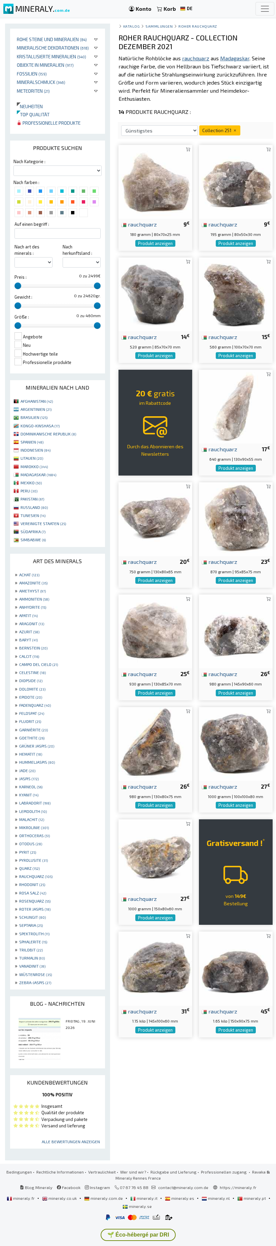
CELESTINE (32, 672)
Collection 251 (217, 130)
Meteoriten (33, 91)
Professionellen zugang (224, 1171)
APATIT (28, 615)
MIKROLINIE (34, 827)
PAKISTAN (32, 498)
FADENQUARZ (35, 705)
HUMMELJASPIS (37, 762)
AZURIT (29, 631)
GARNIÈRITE (33, 729)
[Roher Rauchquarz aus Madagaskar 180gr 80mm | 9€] (155, 181)
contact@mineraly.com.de (183, 1187)
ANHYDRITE (32, 607)
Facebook (70, 1187)
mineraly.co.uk (62, 1198)
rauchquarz (142, 224)
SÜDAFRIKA (33, 531)
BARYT (28, 639)
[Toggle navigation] (264, 9)
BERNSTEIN (33, 647)
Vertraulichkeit (102, 1171)
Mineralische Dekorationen (53, 48)
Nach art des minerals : (26, 250)
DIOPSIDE (30, 680)
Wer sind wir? (133, 1171)
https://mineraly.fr (238, 1187)
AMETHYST (32, 590)
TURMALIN (32, 957)
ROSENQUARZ (34, 901)
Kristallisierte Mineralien (51, 56)
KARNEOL (30, 786)
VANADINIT (32, 966)
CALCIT (29, 656)
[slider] (17, 285)
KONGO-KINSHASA (40, 425)
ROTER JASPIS (34, 909)
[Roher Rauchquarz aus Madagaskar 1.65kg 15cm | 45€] (236, 968)
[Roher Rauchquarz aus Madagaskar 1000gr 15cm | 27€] (155, 855)
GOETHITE (31, 737)
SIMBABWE (33, 539)
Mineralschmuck (41, 82)
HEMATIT (30, 754)
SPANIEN (32, 441)
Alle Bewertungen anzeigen (71, 1141)
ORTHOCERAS (34, 835)
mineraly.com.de (107, 1198)
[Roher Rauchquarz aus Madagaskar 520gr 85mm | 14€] (155, 293)
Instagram (99, 1187)
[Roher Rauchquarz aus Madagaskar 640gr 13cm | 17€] (236, 406)
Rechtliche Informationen (60, 1171)
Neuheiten (30, 106)
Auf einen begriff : (31, 224)
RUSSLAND (34, 507)
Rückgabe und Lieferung (173, 1171)
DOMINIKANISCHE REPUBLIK (48, 433)
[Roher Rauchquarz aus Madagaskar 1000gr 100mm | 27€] (236, 743)
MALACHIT (31, 819)
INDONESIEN (35, 450)
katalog (131, 26)
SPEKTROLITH (34, 933)
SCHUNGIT (32, 917)
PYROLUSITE (33, 860)
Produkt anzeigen (155, 243)
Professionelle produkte (51, 123)
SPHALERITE (33, 941)
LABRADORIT (34, 802)
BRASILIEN (34, 417)
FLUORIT (30, 721)
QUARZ (29, 868)
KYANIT (28, 794)
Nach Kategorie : (29, 161)
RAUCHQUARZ (36, 876)
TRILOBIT (31, 949)
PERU (29, 490)
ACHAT (29, 574)
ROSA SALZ (32, 892)
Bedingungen (19, 1171)
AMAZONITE (33, 582)
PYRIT (27, 852)
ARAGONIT (31, 623)
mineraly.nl (219, 1198)
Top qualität (33, 114)
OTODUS (30, 843)
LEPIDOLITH (33, 811)
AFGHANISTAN (37, 401)
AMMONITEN (34, 599)
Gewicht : (23, 297)
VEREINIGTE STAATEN (43, 523)
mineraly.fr (24, 1198)
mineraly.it (147, 1198)
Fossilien (32, 74)
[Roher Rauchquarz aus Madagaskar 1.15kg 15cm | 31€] (155, 968)
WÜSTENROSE (35, 974)
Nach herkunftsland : (77, 250)
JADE (27, 770)
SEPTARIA (31, 925)
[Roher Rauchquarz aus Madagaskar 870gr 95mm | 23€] (236, 518)
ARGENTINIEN (36, 409)
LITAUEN (32, 458)
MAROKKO (34, 466)
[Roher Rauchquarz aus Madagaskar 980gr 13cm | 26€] (155, 743)
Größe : (21, 317)
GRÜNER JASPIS (36, 745)
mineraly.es (182, 1198)
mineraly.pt (255, 1198)
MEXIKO (31, 482)
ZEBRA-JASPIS (35, 982)
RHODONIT (32, 884)
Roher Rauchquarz (197, 26)
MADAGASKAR (38, 474)
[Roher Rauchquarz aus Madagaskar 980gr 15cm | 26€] (236, 631)
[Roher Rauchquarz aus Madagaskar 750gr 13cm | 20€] (155, 518)
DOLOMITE (32, 689)
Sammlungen (159, 26)
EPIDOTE (30, 697)
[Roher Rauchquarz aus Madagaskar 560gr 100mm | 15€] (236, 293)
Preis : (20, 277)
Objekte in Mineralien (45, 65)
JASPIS (29, 778)
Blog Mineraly (38, 1187)
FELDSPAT (31, 713)
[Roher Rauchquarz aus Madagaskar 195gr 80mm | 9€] (236, 181)
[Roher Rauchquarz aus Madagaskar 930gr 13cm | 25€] (155, 631)
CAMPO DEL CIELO (38, 664)
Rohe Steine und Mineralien (52, 39)
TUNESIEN (33, 515)
